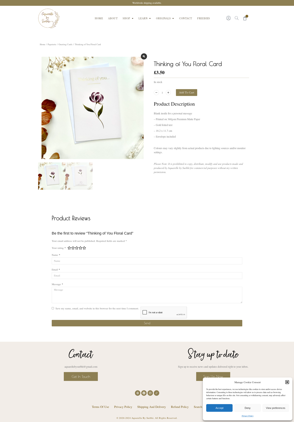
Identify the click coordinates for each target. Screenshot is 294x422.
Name (56, 255)
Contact (185, 18)
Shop (126, 18)
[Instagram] (150, 393)
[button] (287, 382)
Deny (248, 407)
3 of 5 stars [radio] (77, 248)
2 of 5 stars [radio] (73, 248)
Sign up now (213, 376)
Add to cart (186, 92)
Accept (219, 407)
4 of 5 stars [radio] (81, 248)
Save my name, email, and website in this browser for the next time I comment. (97, 308)
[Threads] (137, 393)
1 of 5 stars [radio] (69, 248)
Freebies (203, 18)
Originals (163, 18)
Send (147, 323)
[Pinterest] (144, 393)
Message (57, 284)
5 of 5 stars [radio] (84, 248)
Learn (143, 18)
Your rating (59, 248)
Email (56, 269)
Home (99, 18)
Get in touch (81, 376)
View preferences (275, 407)
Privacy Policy (248, 415)
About (113, 18)
